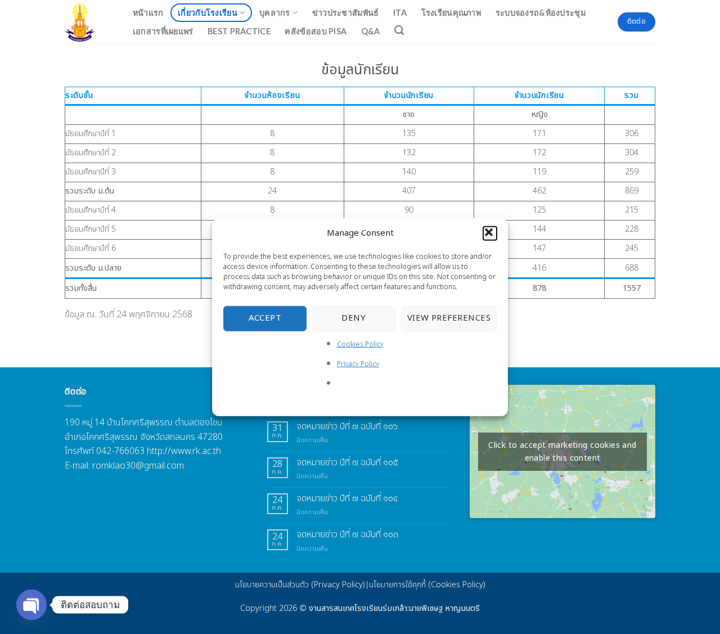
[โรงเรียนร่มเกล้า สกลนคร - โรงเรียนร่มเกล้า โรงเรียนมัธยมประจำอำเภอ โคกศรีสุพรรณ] (87, 22)
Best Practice (239, 31)
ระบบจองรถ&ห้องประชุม (541, 12)
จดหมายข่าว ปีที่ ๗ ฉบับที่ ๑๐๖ (347, 426)
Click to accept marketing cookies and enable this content (562, 451)
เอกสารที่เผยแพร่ (163, 31)
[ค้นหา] (400, 31)
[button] (490, 233)
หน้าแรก (148, 12)
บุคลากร (274, 12)
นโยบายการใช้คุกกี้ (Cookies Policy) (427, 585)
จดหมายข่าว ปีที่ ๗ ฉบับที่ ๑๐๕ (347, 462)
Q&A (370, 31)
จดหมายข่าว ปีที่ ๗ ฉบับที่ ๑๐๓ (347, 534)
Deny (353, 318)
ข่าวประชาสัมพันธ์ (345, 12)
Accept (265, 318)
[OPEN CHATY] (31, 605)
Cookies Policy (360, 344)
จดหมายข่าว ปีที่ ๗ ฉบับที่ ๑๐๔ (347, 498)
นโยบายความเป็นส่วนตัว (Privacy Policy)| (302, 585)
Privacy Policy (358, 364)
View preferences (448, 318)
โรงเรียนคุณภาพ (451, 12)
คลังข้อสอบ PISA (315, 31)
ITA (400, 12)
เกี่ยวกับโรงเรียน (207, 12)
